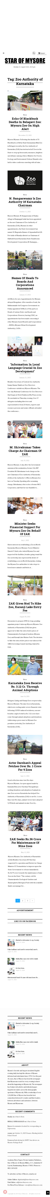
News (25, 115)
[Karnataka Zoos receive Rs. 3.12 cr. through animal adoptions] (25, 674)
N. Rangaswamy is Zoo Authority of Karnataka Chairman (25, 202)
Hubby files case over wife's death (27, 959)
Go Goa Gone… (20, 968)
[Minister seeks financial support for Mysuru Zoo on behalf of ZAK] (25, 515)
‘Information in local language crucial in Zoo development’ (25, 368)
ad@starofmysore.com (24, 1182)
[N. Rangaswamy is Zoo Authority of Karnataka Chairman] (25, 190)
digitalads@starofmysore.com (28, 1179)
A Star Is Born (19, 1117)
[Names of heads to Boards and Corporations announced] (25, 269)
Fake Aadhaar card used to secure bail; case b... (23, 949)
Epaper (42, 53)
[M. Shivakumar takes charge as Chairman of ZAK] (25, 438)
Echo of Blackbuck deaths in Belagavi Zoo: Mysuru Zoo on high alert (25, 124)
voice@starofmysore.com (33, 1185)
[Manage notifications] (5, 1192)
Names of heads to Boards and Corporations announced (25, 283)
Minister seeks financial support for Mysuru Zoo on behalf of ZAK (25, 529)
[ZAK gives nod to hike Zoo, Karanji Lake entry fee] (25, 595)
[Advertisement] (25, 25)
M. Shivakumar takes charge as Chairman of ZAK (25, 450)
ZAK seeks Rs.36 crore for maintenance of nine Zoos (25, 842)
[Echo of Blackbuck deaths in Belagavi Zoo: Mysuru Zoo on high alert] (25, 110)
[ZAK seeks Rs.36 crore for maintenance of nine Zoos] (25, 830)
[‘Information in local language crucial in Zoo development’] (25, 356)
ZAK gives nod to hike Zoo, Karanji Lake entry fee (25, 607)
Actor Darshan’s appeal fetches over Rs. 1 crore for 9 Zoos (25, 766)
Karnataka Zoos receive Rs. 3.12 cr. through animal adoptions (25, 686)
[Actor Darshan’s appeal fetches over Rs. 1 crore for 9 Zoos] (25, 754)
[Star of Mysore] (25, 61)
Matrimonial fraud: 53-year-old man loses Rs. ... (23, 977)
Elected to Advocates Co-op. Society (27, 940)
